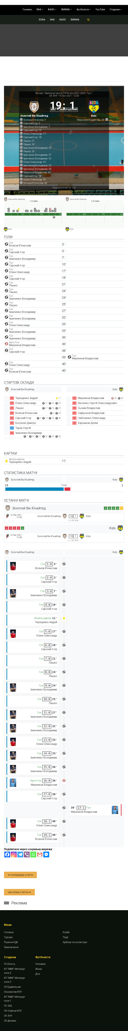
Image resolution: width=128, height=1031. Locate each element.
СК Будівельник (12, 987)
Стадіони (115, 9)
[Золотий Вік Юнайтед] (34, 108)
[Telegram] (20, 854)
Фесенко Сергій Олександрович (97, 403)
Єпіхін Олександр (19, 272)
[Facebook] (7, 854)
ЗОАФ (42, 19)
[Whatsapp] (33, 854)
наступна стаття (18, 892)
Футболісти (82, 9)
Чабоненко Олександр (92, 418)
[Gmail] (40, 854)
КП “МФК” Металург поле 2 (14, 971)
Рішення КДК (11, 942)
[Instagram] (14, 854)
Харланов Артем (88, 423)
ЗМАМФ (65, 9)
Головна (27, 9)
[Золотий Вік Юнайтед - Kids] (64, 518)
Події (65, 937)
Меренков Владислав (22, 345)
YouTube (100, 9)
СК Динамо (10, 1020)
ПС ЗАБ (8, 1005)
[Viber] (27, 854)
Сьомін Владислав (89, 408)
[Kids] (94, 108)
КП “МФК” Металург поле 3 (14, 980)
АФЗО (51, 9)
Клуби (66, 932)
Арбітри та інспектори (75, 942)
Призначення (11, 947)
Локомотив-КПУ (13, 992)
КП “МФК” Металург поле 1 (14, 998)
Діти (37, 974)
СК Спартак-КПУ (13, 1010)
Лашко (13, 285)
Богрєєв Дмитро (25, 423)
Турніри (8, 937)
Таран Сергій (23, 428)
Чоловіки (40, 964)
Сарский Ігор (17, 252)
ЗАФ (39, 9)
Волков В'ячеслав (20, 245)
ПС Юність (9, 964)
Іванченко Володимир (22, 258)
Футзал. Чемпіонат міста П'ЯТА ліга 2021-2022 (61, 93)
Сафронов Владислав (91, 413)
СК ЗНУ (53, 95)
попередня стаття (21, 874)
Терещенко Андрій (26, 398)
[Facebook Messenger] (46, 854)
